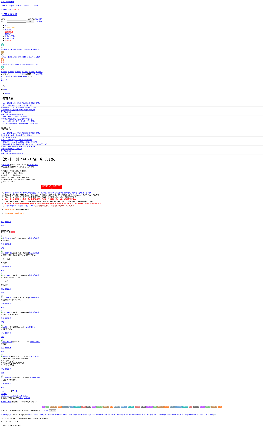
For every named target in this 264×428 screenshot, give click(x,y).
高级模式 (4, 394)
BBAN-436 (66, 406)
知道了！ (52, 410)
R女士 (83, 406)
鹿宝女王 (4, 72)
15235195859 (7, 253)
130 (5, 90)
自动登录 (31, 19)
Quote (16, 396)
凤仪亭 (23, 57)
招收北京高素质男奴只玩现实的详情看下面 (16, 119)
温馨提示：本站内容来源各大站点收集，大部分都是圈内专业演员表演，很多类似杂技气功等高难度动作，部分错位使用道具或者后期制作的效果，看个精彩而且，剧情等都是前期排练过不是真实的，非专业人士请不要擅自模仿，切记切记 (126, 415)
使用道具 (8, 222)
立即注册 (38, 21)
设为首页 (4, 2)
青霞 (93, 406)
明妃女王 (25, 72)
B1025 (172, 406)
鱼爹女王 (11, 72)
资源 (40, 74)
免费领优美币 (10, 27)
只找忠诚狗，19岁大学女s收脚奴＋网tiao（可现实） (19, 107)
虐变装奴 (196, 406)
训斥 (72, 406)
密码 (2, 21)
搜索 (21, 74)
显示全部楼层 (33, 165)
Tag (43, 406)
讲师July (106, 406)
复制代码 (4, 263)
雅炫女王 (18, 72)
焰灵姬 (29, 49)
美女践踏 (214, 406)
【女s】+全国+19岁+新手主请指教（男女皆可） (18, 121)
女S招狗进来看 (6, 112)
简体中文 (19, 5)
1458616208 (6, 378)
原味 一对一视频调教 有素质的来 (13, 114)
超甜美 (208, 406)
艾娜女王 (18, 64)
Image (8, 396)
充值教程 (8, 34)
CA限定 (137, 406)
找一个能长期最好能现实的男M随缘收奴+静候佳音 (19, 123)
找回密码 (38, 19)
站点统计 (4, 415)
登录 (21, 398)
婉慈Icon (11, 57)
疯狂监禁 (178, 406)
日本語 (4, 5)
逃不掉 (202, 406)
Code (20, 396)
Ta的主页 (8, 93)
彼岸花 (31, 64)
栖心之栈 (17, 57)
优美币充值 (9, 32)
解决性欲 (117, 406)
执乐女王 (32, 72)
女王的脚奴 (6, 238)
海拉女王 (39, 72)
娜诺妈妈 (160, 406)
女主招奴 (24, 76)
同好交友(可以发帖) (12, 76)
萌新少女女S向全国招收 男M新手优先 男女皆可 (18, 110)
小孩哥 (89, 406)
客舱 (155, 406)
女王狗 (167, 406)
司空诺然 (77, 406)
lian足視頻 (25, 64)
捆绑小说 (4, 80)
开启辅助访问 (6, 9)
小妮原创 (37, 57)
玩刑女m (185, 406)
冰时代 (10, 49)
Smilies (25, 396)
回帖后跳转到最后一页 (29, 402)
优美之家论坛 (33, 415)
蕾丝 (59, 406)
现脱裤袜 (149, 406)
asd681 (5, 327)
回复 (2, 225)
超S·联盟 (11, 64)
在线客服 (8, 40)
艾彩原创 (4, 49)
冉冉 (111, 406)
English (11, 5)
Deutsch (35, 5)
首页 (6, 25)
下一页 (14, 391)
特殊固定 (131, 406)
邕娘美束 (36, 49)
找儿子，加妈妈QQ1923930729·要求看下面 (16, 105)
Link (12, 396)
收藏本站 (10, 2)
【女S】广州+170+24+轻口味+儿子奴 (14, 116)
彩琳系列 (4, 57)
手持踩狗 (99, 406)
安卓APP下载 (10, 36)
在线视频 (8, 30)
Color (4, 396)
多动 (219, 406)
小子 (47, 406)
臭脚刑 (143, 406)
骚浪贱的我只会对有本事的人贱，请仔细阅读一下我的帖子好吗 (24, 144)
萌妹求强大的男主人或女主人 (11, 149)
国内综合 (4, 64)
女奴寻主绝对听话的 (8, 137)
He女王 (37, 64)
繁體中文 (27, 5)
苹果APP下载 (10, 38)
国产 (33, 74)
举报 (2, 222)
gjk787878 (6, 356)
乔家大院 (16, 49)
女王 (37, 74)
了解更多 (45, 410)
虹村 (190, 406)
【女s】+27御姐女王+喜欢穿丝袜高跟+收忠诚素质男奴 (21, 103)
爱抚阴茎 (124, 406)
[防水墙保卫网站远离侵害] (215, 415)
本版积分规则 (6, 402)
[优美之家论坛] (9, 14)
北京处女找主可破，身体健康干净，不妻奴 (16, 135)
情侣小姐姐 (53, 406)
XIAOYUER (7, 342)
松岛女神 (30, 57)
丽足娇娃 (23, 49)
